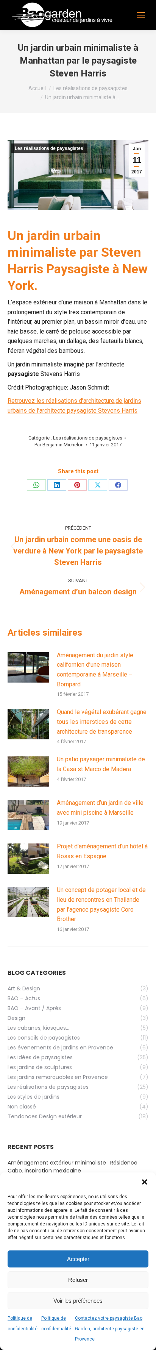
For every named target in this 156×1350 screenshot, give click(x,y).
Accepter (78, 1259)
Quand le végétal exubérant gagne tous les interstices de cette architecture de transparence (102, 721)
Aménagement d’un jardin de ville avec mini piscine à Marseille (100, 807)
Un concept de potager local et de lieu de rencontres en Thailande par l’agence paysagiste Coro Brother (101, 904)
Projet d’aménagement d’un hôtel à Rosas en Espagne (102, 851)
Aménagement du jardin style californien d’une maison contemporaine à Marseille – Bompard (95, 670)
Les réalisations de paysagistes (49, 148)
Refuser (78, 1280)
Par (59, 444)
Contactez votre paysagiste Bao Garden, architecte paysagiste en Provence (110, 1329)
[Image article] (28, 667)
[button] (144, 1182)
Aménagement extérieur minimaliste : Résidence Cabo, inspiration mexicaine (72, 1166)
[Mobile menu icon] (140, 15)
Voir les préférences (78, 1300)
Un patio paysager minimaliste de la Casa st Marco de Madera (101, 764)
